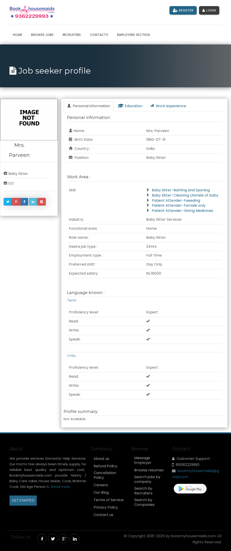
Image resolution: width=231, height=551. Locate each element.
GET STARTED (23, 500)
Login (210, 10)
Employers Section (133, 34)
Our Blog (101, 492)
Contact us (103, 514)
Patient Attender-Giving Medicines (182, 210)
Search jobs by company (147, 479)
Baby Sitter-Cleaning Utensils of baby (185, 195)
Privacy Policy (106, 507)
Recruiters (72, 34)
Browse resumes (149, 470)
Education (133, 106)
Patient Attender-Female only (179, 205)
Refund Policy (105, 466)
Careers (101, 485)
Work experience (170, 106)
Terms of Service (109, 500)
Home (17, 34)
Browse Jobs (42, 34)
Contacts (99, 34)
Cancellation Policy (105, 475)
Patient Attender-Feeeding (176, 200)
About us (101, 458)
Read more (60, 486)
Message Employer (142, 460)
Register (185, 10)
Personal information (91, 106)
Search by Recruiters (143, 491)
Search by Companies (144, 502)
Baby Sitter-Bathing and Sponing (181, 190)
